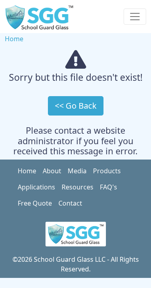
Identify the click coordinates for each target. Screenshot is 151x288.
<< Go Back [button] (76, 105)
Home (14, 38)
